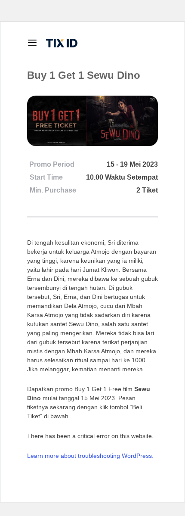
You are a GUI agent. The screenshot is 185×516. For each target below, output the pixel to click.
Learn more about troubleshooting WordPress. (90, 455)
